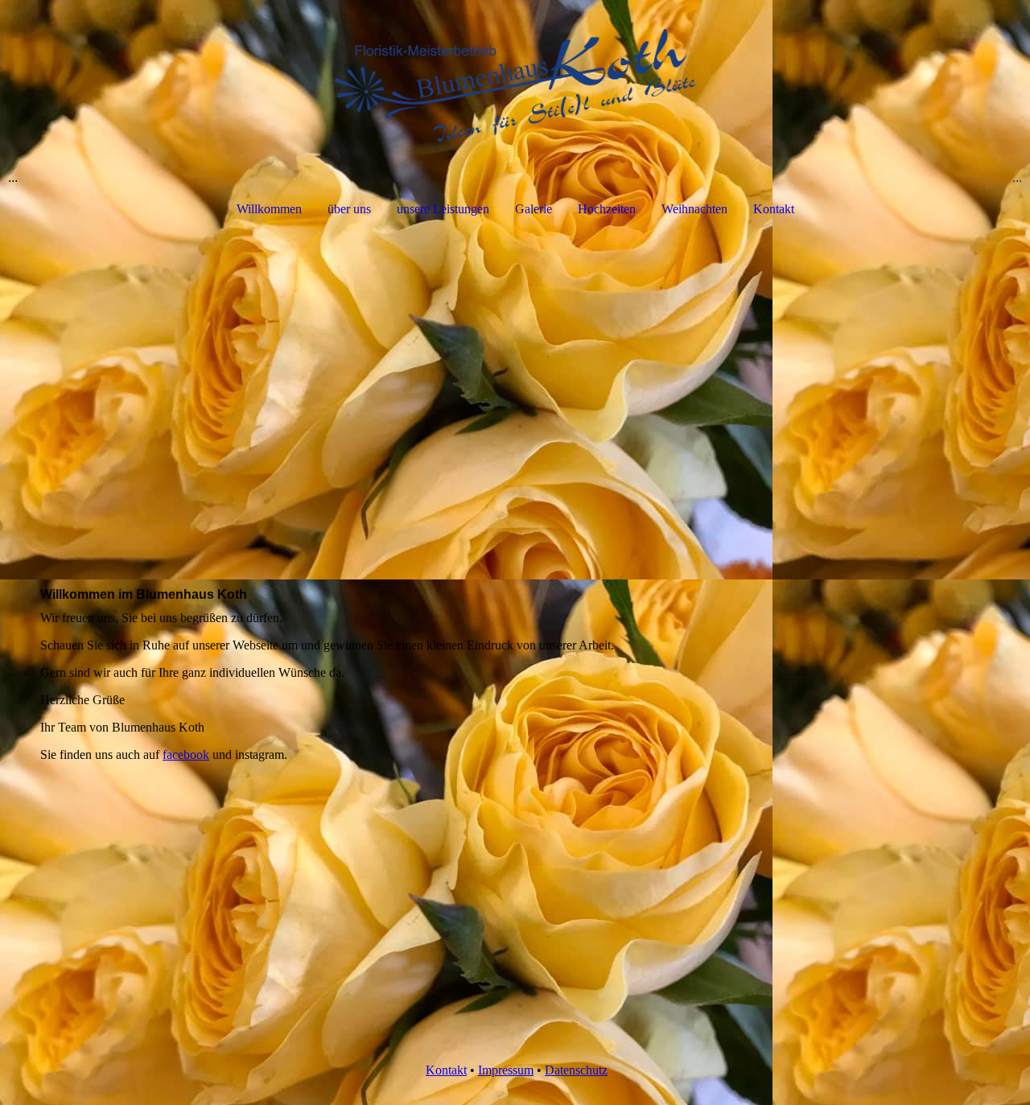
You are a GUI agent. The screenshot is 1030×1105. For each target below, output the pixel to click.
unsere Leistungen (443, 209)
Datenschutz (576, 1070)
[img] (515, 85)
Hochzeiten (607, 209)
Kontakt (773, 209)
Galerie (533, 209)
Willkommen (269, 209)
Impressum (506, 1070)
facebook (186, 754)
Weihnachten (694, 209)
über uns (349, 209)
